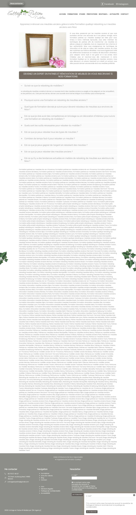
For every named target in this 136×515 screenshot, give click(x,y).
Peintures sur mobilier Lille (42, 369)
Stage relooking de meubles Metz (54, 442)
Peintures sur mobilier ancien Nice (31, 360)
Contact (125, 14)
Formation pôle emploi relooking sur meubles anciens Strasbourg (42, 223)
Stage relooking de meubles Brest (54, 437)
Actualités (114, 14)
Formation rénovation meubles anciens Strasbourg (82, 296)
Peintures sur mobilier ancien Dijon (71, 354)
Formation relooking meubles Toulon (47, 279)
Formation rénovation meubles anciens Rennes (69, 294)
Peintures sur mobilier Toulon (60, 375)
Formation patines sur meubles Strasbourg (88, 199)
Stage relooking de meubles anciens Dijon (85, 422)
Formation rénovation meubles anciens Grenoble (70, 285)
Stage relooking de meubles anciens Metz (54, 427)
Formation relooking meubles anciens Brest (42, 251)
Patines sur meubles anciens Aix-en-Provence (58, 326)
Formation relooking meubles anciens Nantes (97, 257)
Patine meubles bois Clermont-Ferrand (85, 315)
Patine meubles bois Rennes (64, 322)
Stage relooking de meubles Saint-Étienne (97, 446)
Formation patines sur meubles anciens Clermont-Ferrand (94, 172)
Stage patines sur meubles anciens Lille (41, 395)
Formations (72, 14)
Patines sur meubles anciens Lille (44, 330)
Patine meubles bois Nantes (81, 320)
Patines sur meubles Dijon (91, 341)
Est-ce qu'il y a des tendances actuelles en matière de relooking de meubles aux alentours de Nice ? (69, 159)
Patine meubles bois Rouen (85, 322)
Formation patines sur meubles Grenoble (61, 191)
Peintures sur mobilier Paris (41, 373)
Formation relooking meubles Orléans (64, 275)
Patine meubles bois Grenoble (34, 317)
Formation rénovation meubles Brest (62, 300)
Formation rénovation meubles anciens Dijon (35, 285)
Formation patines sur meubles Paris (61, 197)
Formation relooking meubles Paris (91, 275)
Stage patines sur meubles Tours (70, 418)
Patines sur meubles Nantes (65, 345)
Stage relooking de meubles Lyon (94, 440)
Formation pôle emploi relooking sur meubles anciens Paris (46, 219)
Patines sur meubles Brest (42, 341)
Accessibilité (45, 493)
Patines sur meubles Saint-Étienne (91, 347)
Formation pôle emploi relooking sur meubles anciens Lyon (66, 210)
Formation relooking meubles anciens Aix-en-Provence (66, 249)
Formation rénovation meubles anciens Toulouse (63, 298)
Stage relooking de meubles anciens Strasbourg (91, 433)
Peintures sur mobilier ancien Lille (31, 356)
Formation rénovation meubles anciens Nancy (90, 290)
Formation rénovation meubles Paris (65, 309)
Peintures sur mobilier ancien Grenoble (99, 354)
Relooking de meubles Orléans (65, 384)
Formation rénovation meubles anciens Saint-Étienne (43, 296)
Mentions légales (47, 489)
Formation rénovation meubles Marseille (52, 304)
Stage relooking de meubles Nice (62, 444)
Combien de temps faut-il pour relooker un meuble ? (49, 138)
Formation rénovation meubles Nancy (48, 307)
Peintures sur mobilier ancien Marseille (83, 356)
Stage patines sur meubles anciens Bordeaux (61, 390)
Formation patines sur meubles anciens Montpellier (54, 178)
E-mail (89, 496)
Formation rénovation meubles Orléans (37, 309)
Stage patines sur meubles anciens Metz (40, 397)
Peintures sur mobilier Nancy (54, 371)
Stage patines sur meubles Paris (75, 414)
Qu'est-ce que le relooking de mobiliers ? (43, 85)
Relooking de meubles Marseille (30, 382)
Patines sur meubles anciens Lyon (69, 330)
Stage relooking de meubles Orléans (88, 444)
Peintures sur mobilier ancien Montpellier (43, 358)
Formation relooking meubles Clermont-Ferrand (48, 268)
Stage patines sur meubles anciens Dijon (69, 392)
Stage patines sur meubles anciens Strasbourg (67, 403)
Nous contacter (16, 3)
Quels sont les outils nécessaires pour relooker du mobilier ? (52, 125)
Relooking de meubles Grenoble (65, 380)
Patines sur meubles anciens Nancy (81, 332)
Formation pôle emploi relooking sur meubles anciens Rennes (91, 219)
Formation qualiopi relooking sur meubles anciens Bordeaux (82, 227)
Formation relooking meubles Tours (103, 279)
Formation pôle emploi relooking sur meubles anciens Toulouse (42, 225)
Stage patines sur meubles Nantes (96, 412)
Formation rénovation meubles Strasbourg (88, 311)
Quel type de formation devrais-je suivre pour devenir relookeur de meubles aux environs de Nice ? (68, 108)
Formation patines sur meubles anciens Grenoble (70, 174)
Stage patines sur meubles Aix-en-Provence (85, 388)
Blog (42, 478)
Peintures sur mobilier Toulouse (83, 375)
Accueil (62, 14)
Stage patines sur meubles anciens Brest (93, 390)
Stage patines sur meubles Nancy (71, 412)
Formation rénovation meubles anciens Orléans (96, 292)
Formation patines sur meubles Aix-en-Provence (37, 169)
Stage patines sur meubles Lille (38, 410)
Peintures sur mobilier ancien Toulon (41, 364)
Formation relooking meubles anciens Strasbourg (47, 264)
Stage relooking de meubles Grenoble (43, 440)
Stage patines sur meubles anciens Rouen (96, 401)
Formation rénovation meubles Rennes (93, 309)
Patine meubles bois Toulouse (80, 324)
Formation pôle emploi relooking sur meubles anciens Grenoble (74, 208)
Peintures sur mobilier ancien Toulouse (69, 364)
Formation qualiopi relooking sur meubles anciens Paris (68, 240)
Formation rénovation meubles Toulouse (54, 313)
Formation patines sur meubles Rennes (90, 197)
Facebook (109, 4)
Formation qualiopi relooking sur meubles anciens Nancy (39, 238)
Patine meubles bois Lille (54, 317)
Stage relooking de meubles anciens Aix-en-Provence (38, 420)
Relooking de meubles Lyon (107, 380)
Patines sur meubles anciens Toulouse (68, 339)
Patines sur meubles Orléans (104, 345)
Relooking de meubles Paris (86, 384)
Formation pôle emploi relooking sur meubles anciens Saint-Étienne (88, 221)
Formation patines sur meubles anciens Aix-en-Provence (76, 169)
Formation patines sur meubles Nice (98, 195)
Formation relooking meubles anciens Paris (100, 259)
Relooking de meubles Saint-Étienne (59, 386)
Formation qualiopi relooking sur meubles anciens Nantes (81, 238)
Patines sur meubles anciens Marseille (95, 330)
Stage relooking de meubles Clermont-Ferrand (85, 437)
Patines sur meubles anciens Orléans (63, 335)
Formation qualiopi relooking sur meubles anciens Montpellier (89, 236)
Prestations (92, 14)
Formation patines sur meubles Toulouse (54, 202)
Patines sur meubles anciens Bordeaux (90, 326)
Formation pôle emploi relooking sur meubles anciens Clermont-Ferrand (77, 206)
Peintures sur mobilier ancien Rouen (43, 362)
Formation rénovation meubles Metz (81, 304)
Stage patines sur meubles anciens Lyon (70, 395)
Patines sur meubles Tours (86, 350)
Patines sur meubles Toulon (44, 350)
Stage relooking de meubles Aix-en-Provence (99, 418)
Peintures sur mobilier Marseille (83, 369)
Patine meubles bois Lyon (73, 317)
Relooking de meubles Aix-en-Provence (33, 377)
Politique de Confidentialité (50, 491)
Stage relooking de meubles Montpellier (81, 442)
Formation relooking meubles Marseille (91, 270)
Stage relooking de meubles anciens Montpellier (87, 427)
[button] (68, 75)
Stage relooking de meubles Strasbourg (33, 448)
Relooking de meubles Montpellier (75, 382)
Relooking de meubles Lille (87, 380)
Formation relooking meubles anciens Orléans (67, 259)
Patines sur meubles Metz (95, 343)
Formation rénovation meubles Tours (83, 313)
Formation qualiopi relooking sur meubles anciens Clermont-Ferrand (77, 230)
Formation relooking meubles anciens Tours (55, 266)
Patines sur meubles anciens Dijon (84, 328)
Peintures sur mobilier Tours (105, 375)
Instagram (123, 4)
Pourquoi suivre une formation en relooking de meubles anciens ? (55, 100)
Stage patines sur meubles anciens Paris (33, 401)
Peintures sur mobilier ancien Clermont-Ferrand (41, 354)
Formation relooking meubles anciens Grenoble (53, 253)
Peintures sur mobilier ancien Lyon (56, 356)
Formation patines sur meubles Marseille (47, 193)
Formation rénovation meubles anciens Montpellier (54, 290)
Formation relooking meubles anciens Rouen (69, 262)
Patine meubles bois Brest (61, 315)
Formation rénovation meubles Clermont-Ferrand (95, 300)
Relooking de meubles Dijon (43, 380)
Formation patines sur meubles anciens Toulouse (57, 187)
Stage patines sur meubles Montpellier (44, 412)
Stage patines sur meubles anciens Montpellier (73, 397)
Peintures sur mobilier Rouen (84, 373)
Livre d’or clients (47, 476)
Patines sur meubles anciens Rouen (44, 337)
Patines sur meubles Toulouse (65, 350)
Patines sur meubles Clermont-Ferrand (67, 341)
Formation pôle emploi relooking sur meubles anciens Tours (87, 225)
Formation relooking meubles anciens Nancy (64, 257)
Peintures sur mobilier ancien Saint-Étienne (72, 362)
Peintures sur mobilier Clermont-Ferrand (71, 367)
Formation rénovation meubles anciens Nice (62, 292)
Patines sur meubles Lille (35, 343)
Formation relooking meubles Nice (37, 275)
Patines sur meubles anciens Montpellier (53, 332)
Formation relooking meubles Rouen (52, 277)
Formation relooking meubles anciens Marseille (53, 255)
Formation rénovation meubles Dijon (32, 302)
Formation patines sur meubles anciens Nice (62, 180)
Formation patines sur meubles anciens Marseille (79, 176)
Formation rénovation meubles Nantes (77, 307)
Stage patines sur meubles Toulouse (44, 418)
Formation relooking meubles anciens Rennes (35, 262)
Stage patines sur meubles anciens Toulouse (35, 405)
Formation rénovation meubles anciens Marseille (79, 287)
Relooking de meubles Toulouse (36, 388)
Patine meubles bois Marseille (93, 317)
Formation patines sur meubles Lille (89, 191)
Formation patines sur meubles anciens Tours (92, 187)
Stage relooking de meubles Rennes (43, 446)
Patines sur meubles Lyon (54, 343)
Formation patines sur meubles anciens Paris (35, 182)
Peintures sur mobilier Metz (105, 369)
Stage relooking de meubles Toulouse (88, 448)
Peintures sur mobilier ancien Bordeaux (78, 352)
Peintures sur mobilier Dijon (96, 367)
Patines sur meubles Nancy (44, 345)
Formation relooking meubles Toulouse (76, 279)
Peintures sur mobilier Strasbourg (37, 375)
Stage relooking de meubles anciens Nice (86, 429)
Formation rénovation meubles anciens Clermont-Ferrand (94, 283)
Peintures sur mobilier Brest (45, 367)
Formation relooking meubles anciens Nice (34, 259)
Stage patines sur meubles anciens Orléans (101, 399)
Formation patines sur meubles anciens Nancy (91, 178)
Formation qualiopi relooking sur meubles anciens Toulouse (40, 247)
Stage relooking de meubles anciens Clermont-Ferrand (50, 422)
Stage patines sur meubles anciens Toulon (100, 403)
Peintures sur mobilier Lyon (62, 369)
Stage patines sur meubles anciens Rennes (64, 401)
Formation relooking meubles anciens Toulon (82, 264)
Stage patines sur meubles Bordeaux (95, 405)
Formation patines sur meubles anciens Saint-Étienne (43, 184)
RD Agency (37, 510)
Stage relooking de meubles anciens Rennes (85, 431)
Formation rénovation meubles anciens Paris (35, 294)
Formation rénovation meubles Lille (89, 302)
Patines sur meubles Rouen (69, 347)
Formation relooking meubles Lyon (64, 270)
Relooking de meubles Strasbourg (85, 386)
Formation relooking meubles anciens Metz (86, 255)
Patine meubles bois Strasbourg (36, 324)
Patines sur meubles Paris (28, 347)
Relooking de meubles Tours (58, 388)
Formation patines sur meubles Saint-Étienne (55, 199)
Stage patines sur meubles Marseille (86, 410)
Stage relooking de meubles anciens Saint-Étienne (55, 433)
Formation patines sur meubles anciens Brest (55, 172)
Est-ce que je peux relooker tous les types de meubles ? (51, 132)
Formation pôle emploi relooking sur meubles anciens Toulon (89, 223)
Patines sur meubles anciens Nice (37, 335)
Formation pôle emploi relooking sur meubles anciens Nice (52, 217)
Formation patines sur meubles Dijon (32, 191)
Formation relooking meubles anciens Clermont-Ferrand (79, 251)
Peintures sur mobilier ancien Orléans (57, 360)
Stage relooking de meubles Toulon (61, 448)
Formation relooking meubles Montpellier (52, 272)
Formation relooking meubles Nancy (81, 272)
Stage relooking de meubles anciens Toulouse (63, 435)
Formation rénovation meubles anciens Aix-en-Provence (76, 281)
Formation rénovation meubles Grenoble (61, 302)
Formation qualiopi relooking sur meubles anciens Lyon (54, 234)
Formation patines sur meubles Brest (62, 189)
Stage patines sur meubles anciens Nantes (39, 399)
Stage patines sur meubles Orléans (50, 414)
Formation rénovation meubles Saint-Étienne (55, 311)
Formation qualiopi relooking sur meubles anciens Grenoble (67, 232)
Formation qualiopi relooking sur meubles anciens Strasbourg (52, 244)
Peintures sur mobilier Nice (97, 371)
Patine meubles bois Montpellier (38, 320)
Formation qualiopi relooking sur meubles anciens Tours (82, 247)
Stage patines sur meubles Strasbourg (88, 416)
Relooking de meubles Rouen (35, 386)
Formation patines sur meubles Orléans (33, 197)
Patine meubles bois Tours (101, 324)
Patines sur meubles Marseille (74, 343)
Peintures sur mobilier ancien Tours (96, 364)
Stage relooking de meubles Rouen (69, 446)
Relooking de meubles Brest (82, 377)
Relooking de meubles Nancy (98, 382)
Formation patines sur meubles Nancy (42, 195)
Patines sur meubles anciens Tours (95, 339)
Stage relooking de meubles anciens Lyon (84, 425)
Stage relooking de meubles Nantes (37, 444)
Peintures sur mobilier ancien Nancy (72, 358)
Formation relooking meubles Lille (39, 270)
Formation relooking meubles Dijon (78, 268)
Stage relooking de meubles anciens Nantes (55, 429)
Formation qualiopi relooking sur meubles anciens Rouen (58, 242)
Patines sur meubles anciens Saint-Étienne (72, 337)
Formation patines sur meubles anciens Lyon (44, 176)
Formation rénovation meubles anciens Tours (98, 298)
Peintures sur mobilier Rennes (62, 373)
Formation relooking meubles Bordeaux (85, 266)
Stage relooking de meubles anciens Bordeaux (75, 420)
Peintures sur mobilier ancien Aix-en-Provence (46, 352)
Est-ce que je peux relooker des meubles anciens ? (48, 151)
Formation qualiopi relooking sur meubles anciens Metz (46, 236)
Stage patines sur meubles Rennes (100, 414)
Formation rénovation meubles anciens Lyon (44, 287)
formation (73, 59)
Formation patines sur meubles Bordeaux (34, 189)
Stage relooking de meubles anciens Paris (53, 431)
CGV (42, 487)
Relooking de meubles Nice (43, 384)
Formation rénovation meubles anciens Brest (55, 283)
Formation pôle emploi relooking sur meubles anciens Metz (60, 212)
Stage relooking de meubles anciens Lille (53, 425)
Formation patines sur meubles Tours (83, 202)
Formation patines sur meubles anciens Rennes (69, 182)
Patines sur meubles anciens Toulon (41, 339)
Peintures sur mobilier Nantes (76, 371)
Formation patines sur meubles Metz (75, 193)
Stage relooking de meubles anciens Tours (95, 435)
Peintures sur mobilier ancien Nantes (98, 358)
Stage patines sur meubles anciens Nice (70, 399)
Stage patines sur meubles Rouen (31, 416)
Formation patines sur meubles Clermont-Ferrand (95, 189)
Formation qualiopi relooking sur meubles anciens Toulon (95, 244)
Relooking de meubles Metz (52, 382)
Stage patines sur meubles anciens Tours (67, 405)
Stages (82, 14)
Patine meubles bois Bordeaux (40, 315)
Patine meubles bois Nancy (60, 320)
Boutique (103, 14)
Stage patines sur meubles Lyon (61, 410)
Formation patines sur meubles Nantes (70, 195)
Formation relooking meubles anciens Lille (86, 253)
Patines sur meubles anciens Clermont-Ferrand (53, 328)
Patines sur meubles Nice (85, 345)
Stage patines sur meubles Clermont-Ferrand (55, 407)
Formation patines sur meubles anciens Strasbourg (82, 184)
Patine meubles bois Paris (44, 322)
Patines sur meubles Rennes (48, 347)
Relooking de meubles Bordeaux (60, 377)
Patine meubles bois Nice (101, 320)
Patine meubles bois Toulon (59, 324)
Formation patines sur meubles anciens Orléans (96, 180)
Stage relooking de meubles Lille (69, 440)
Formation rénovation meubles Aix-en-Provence (36, 281)
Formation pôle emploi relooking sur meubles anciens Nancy (56, 214)
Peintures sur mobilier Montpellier (31, 371)
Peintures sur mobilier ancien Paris (84, 360)
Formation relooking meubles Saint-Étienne (81, 277)
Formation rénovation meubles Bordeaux (34, 300)
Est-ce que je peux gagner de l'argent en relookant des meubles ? (55, 145)
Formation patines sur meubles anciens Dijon (35, 174)
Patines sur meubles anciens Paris (89, 335)
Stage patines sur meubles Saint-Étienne (58, 416)
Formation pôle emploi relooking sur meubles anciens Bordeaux (78, 204)
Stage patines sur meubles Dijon (84, 407)
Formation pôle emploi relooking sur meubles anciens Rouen (41, 221)
